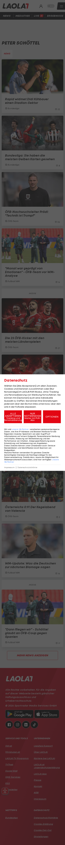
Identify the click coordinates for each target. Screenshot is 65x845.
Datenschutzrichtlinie (27, 467)
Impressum (9, 467)
